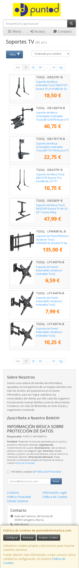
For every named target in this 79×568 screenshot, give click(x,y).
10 (53, 67)
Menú (16, 31)
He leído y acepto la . (36, 471)
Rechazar (28, 537)
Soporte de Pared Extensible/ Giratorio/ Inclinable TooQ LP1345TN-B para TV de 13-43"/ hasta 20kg (50, 335)
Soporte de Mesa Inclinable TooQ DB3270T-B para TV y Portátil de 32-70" (52, 87)
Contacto (64, 31)
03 (40, 67)
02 (33, 67)
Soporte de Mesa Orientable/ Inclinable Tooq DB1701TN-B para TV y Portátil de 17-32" (52, 149)
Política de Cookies (55, 497)
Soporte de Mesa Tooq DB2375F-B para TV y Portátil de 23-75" (50, 177)
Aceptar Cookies (48, 537)
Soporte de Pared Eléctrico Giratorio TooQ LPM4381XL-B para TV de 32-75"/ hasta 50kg (52, 241)
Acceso (39, 31)
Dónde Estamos (17, 501)
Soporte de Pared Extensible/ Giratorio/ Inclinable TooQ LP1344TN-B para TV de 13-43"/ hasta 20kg (50, 304)
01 (26, 67)
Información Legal (54, 492)
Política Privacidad (19, 497)
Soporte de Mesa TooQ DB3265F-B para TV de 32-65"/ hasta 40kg (52, 208)
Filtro (12, 54)
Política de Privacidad (25, 463)
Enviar (56, 481)
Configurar (11, 537)
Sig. (61, 67)
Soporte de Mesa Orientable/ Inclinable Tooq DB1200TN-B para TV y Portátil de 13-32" (52, 118)
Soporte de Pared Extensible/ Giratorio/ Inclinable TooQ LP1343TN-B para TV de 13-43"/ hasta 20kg (50, 274)
